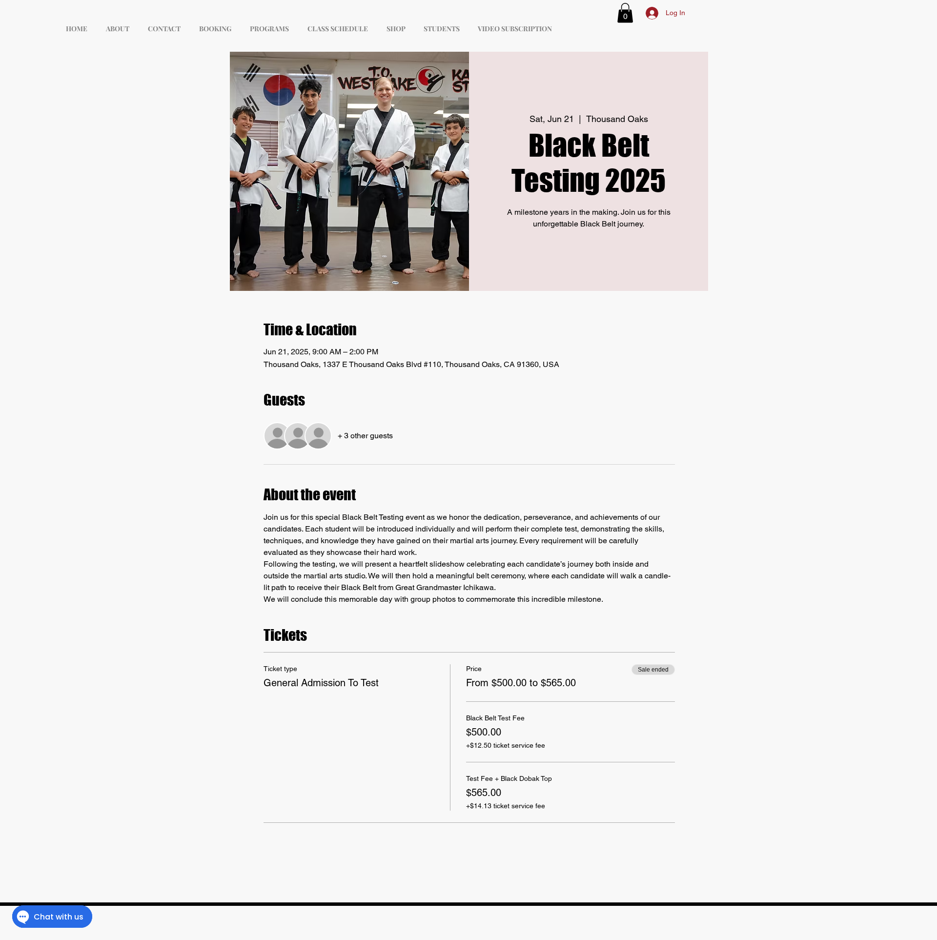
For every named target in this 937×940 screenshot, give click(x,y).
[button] (625, 13)
